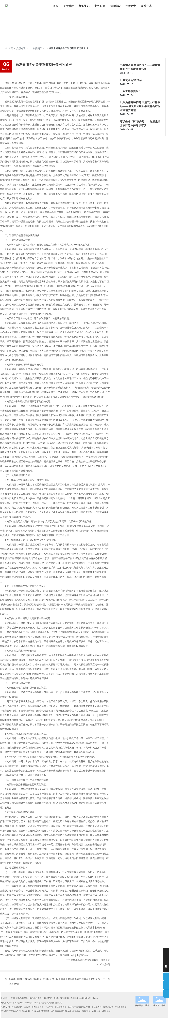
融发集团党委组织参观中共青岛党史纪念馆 (78, 979)
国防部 (27, 1006)
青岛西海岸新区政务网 (11, 1010)
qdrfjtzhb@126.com (89, 998)
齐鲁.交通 (96, 1010)
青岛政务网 (108, 1006)
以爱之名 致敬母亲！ (132, 80)
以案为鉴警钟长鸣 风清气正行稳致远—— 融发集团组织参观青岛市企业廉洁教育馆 (140, 106)
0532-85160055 (61, 998)
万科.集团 (106, 1010)
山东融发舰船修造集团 (61, 1010)
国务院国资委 (37, 1006)
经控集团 (26, 1010)
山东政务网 (96, 1006)
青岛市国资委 (121, 1006)
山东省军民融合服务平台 (79, 1006)
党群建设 (21, 48)
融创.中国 (86, 1010)
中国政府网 (17, 1006)
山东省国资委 (61, 1006)
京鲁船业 (76, 1010)
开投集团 (36, 1010)
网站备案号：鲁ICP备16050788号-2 (17, 1002)
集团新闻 (37, 48)
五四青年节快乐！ (130, 91)
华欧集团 (45, 1010)
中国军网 (49, 1006)
